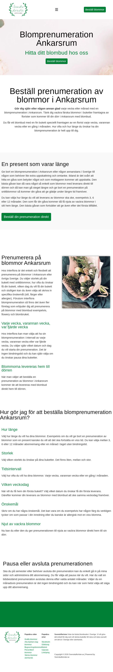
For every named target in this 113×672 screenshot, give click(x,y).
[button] (56, 9)
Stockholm (46, 642)
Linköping (46, 652)
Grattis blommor (31, 639)
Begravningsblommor (33, 647)
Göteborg (45, 645)
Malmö (44, 647)
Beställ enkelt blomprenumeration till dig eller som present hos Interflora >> (54, 614)
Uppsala (45, 650)
